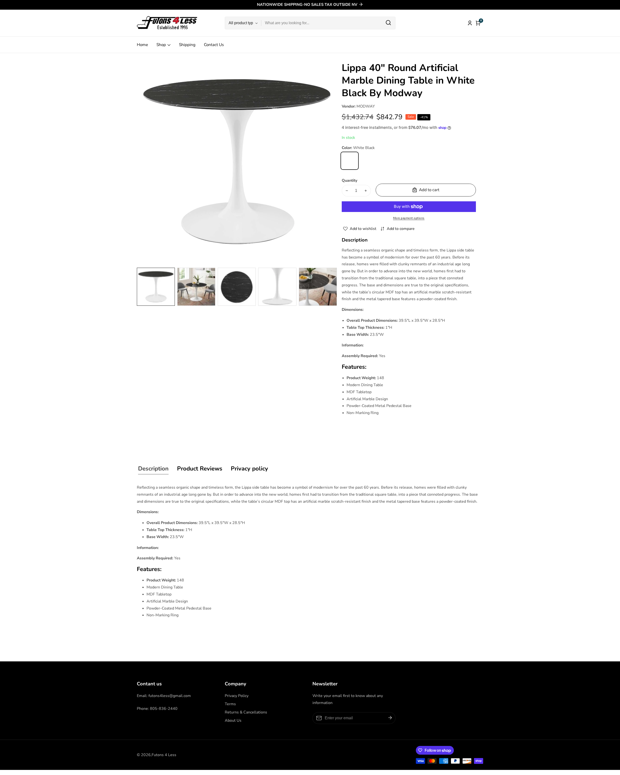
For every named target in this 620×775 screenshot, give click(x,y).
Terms (230, 704)
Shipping (187, 44)
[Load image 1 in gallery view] (156, 287)
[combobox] (328, 23)
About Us (233, 720)
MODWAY (365, 106)
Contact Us (214, 44)
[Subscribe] (390, 718)
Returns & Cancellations (246, 712)
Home (142, 44)
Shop (161, 44)
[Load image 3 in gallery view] (237, 287)
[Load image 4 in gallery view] (277, 287)
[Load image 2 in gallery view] (196, 287)
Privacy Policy (236, 695)
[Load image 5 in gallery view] (318, 287)
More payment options (409, 218)
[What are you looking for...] (388, 23)
